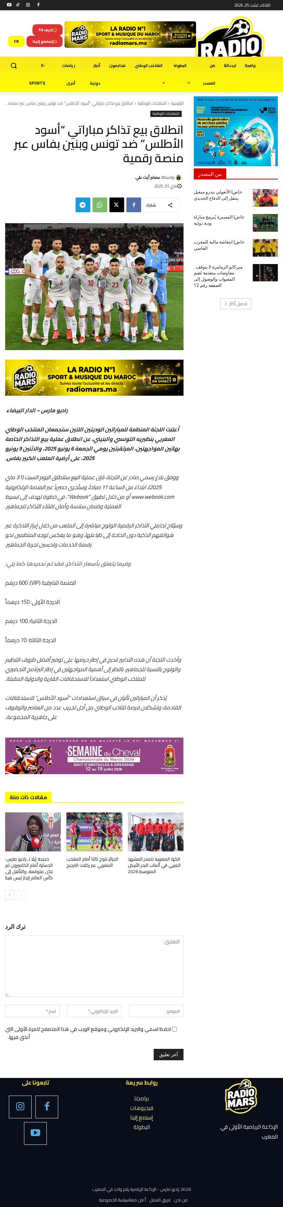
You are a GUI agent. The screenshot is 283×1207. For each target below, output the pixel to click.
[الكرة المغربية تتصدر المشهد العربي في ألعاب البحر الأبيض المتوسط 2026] (156, 831)
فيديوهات (141, 1108)
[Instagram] (28, 5)
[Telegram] (83, 204)
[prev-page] (21, 895)
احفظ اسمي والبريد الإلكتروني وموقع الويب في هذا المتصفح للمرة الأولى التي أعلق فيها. (88, 1033)
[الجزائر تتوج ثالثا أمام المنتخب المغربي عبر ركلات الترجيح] (94, 831)
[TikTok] (18, 5)
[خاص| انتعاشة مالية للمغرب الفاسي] (265, 248)
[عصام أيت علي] (180, 177)
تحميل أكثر (238, 303)
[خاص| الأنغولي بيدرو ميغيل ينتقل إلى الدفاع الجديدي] (265, 198)
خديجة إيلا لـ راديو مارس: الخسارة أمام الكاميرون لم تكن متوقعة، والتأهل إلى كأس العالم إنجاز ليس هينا (29, 868)
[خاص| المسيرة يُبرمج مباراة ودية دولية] (265, 223)
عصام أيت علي (147, 177)
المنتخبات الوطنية (152, 103)
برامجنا (141, 1098)
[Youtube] (9, 5)
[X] (116, 204)
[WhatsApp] (99, 204)
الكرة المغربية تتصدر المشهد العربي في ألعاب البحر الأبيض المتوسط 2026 (154, 865)
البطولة (141, 1127)
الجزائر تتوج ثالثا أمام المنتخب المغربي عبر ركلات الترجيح (92, 862)
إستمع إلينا (141, 1117)
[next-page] (9, 895)
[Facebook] (38, 5)
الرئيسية (177, 103)
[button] (13, 65)
